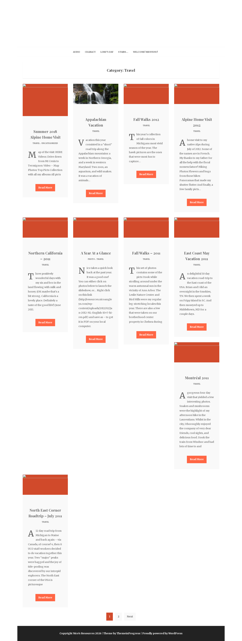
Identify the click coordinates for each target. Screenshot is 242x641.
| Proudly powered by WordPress (161, 633)
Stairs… (123, 52)
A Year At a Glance (96, 253)
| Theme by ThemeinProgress (121, 633)
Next (130, 616)
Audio (76, 52)
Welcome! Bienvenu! (145, 52)
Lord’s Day (106, 52)
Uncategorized (49, 143)
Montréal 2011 (197, 377)
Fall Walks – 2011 (146, 253)
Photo (91, 259)
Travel (36, 143)
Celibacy (90, 52)
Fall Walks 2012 (146, 119)
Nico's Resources (121, 22)
